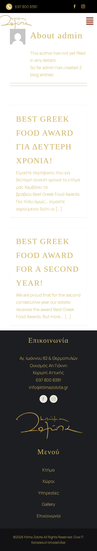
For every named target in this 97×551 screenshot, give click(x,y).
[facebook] (75, 6)
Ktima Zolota (33, 537)
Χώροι (48, 481)
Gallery (48, 504)
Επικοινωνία (49, 516)
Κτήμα (48, 470)
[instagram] (83, 6)
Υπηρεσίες (48, 493)
